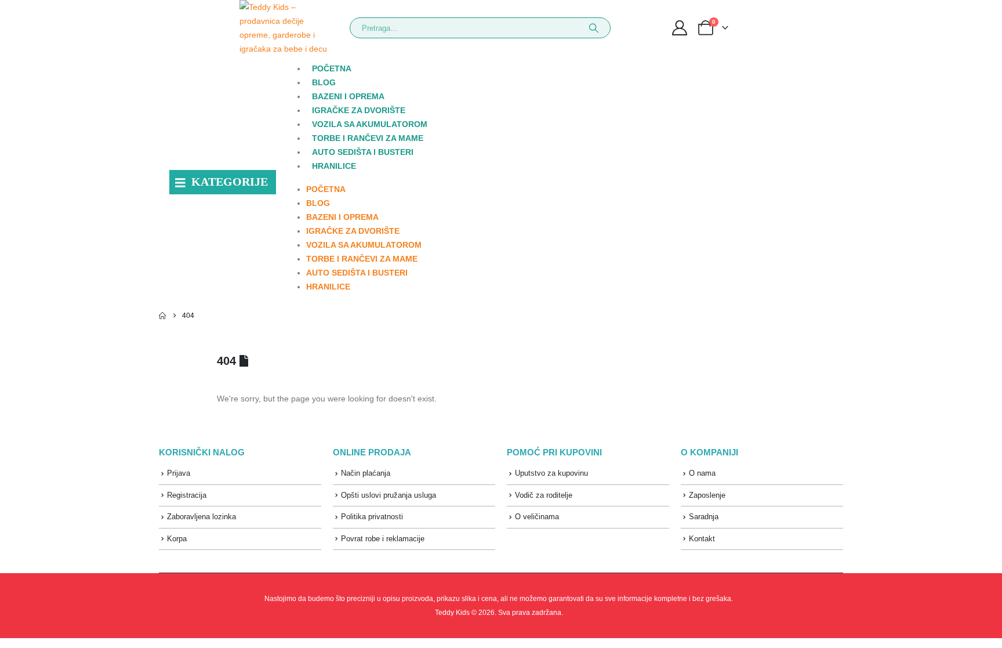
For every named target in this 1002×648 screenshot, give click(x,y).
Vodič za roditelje (543, 495)
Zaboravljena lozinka (201, 516)
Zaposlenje (707, 495)
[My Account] (679, 27)
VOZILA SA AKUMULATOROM (369, 124)
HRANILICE (334, 166)
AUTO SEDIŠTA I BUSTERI (362, 152)
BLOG (324, 82)
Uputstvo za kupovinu (551, 473)
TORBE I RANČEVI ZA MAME (367, 138)
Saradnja (703, 516)
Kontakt (702, 538)
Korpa (177, 538)
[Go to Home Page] (162, 316)
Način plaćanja (365, 473)
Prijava (178, 473)
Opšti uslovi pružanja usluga (388, 495)
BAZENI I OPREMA (348, 96)
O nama (702, 473)
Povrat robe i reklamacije (382, 538)
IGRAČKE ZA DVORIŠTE (358, 110)
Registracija (186, 495)
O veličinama (537, 516)
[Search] (594, 28)
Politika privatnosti (372, 516)
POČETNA (331, 68)
